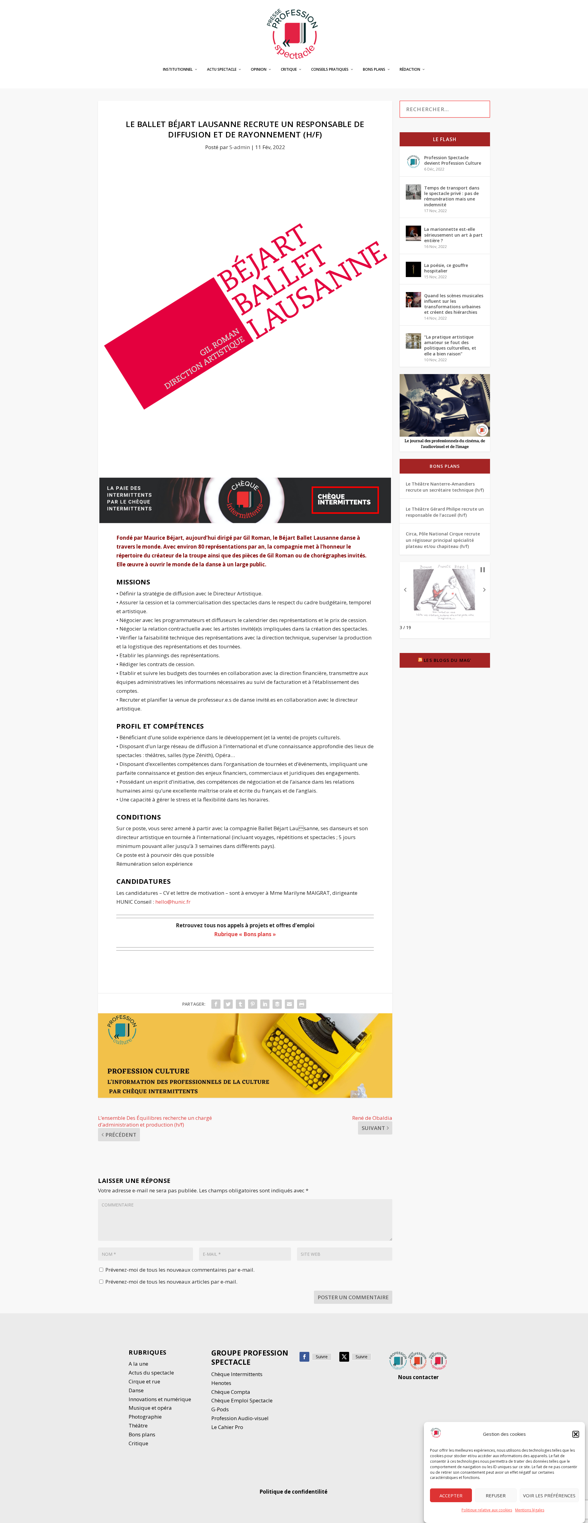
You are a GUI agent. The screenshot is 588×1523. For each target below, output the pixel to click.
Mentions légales (529, 1510)
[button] (576, 1434)
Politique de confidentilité (294, 1491)
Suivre (322, 1357)
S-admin (239, 147)
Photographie (145, 1416)
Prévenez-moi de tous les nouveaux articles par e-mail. (171, 1281)
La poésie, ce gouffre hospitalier (446, 268)
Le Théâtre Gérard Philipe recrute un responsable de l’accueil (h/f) (445, 512)
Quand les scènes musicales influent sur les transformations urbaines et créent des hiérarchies (453, 304)
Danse (137, 1390)
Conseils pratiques (330, 69)
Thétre (139, 1425)
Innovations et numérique (160, 1399)
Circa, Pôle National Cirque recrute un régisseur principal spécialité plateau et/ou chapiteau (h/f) (443, 540)
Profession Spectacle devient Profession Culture (452, 160)
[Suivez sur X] (344, 1357)
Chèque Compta (230, 1391)
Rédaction (410, 69)
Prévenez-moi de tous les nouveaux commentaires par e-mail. (179, 1269)
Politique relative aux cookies (487, 1510)
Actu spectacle (221, 69)
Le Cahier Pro (227, 1427)
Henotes (221, 1382)
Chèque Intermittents (236, 1374)
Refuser (496, 1495)
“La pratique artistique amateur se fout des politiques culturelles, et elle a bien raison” (450, 345)
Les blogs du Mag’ (447, 660)
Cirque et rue (144, 1381)
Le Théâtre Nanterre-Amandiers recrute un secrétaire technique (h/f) (445, 487)
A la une (139, 1363)
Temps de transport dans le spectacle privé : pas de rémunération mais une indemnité (451, 196)
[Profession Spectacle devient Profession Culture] (413, 161)
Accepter (450, 1495)
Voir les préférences (549, 1495)
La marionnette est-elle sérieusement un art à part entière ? (453, 234)
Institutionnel (178, 69)
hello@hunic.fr (172, 901)
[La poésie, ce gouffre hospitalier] (413, 269)
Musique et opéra (150, 1407)
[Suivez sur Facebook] (304, 1357)
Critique (289, 69)
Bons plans (374, 69)
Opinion (258, 69)
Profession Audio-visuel (240, 1418)
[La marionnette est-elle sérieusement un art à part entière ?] (413, 233)
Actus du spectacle (151, 1372)
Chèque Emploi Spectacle (242, 1400)
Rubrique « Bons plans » (245, 934)
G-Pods (220, 1409)
